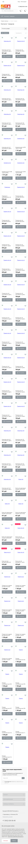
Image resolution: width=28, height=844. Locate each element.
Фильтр (6, 33)
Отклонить (5, 840)
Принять (14, 840)
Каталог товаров (9, 16)
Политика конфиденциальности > (16, 836)
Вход (19, 1)
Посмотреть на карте (7, 816)
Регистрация (23, 1)
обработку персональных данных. (14, 782)
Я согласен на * (14, 782)
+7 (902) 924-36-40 (22, 6)
